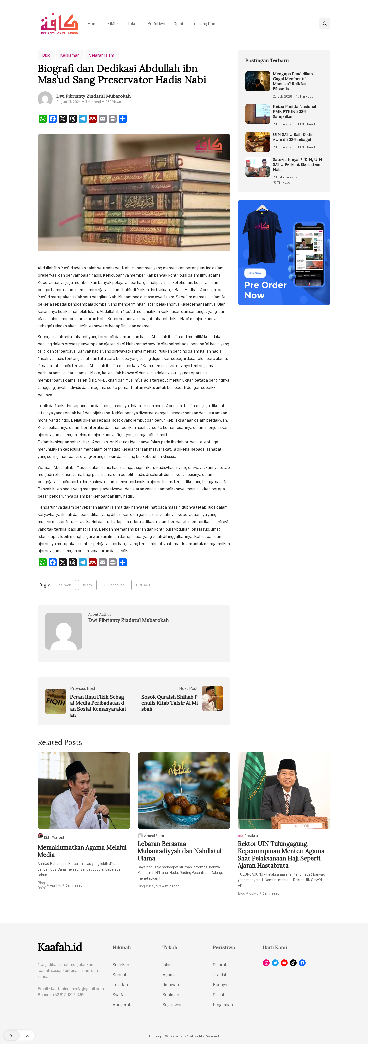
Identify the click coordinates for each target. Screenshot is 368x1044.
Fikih (111, 23)
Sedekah (121, 964)
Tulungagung (114, 585)
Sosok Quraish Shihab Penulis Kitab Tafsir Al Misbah (169, 703)
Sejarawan (173, 1004)
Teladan (120, 984)
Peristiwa (156, 23)
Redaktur (251, 835)
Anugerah (122, 1004)
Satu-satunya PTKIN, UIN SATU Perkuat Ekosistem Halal (297, 164)
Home (93, 23)
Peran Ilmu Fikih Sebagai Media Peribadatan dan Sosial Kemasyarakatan (98, 706)
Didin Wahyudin (55, 837)
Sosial (218, 994)
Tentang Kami (204, 23)
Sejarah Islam (101, 54)
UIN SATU (143, 585)
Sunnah (120, 974)
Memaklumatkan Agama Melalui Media (82, 851)
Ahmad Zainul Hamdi (159, 835)
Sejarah (220, 964)
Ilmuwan (171, 984)
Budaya (220, 984)
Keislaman (69, 54)
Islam (87, 585)
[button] (19, 1035)
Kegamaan (223, 1004)
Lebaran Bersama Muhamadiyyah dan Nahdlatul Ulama (179, 851)
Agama (169, 974)
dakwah (65, 585)
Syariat (119, 994)
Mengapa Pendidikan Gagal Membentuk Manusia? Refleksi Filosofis (293, 81)
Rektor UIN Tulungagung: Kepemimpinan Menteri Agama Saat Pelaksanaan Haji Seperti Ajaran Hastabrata (281, 854)
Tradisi (219, 974)
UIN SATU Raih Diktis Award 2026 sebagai (293, 137)
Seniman (171, 994)
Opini (178, 23)
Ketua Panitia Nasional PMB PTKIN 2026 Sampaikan (294, 111)
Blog (46, 54)
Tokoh (133, 23)
